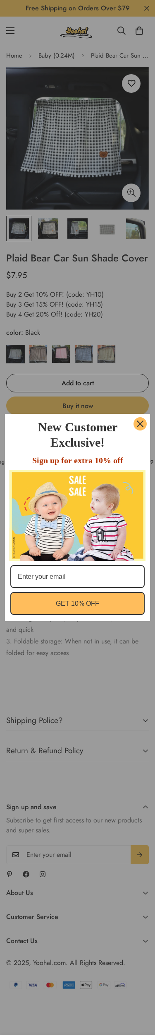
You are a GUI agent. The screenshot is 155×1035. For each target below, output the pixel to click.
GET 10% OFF (77, 603)
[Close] (140, 424)
